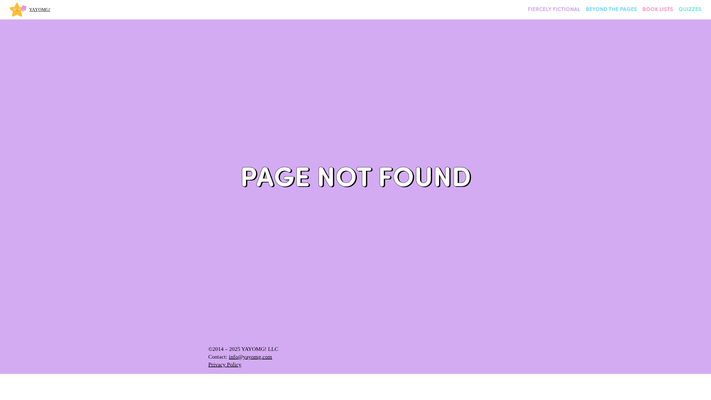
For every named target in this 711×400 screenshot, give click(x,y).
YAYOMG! (39, 9)
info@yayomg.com (250, 357)
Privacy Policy (224, 364)
